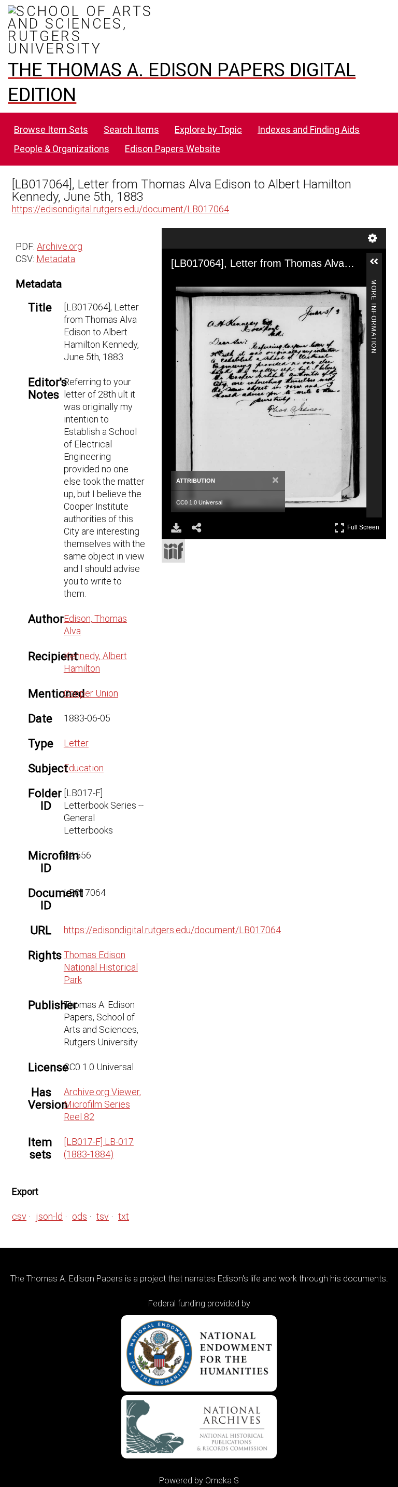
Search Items (131, 129)
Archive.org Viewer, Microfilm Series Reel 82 (102, 1104)
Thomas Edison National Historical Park (101, 967)
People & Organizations (61, 148)
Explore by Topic (208, 129)
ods (79, 1216)
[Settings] (372, 238)
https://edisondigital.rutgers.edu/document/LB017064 (120, 208)
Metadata (55, 258)
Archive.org (59, 246)
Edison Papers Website (172, 148)
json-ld (49, 1216)
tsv (102, 1216)
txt (123, 1216)
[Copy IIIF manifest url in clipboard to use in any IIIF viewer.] (173, 551)
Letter (76, 743)
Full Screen (364, 525)
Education (84, 767)
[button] (378, 265)
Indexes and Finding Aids (309, 129)
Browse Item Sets (51, 129)
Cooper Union (91, 693)
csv (19, 1216)
